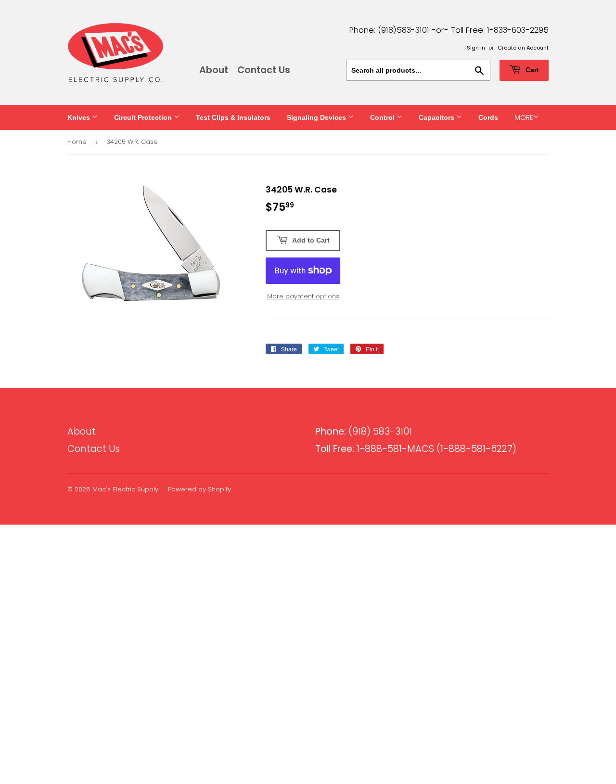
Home (77, 141)
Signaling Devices (317, 117)
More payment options (303, 296)
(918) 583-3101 (363, 431)
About (213, 70)
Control (383, 117)
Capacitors (437, 117)
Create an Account (523, 47)
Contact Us (263, 70)
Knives (79, 117)
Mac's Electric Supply (125, 489)
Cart (531, 70)
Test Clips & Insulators (233, 117)
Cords (488, 117)
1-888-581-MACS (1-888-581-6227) (415, 448)
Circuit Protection (144, 117)
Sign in (476, 47)
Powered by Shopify (199, 489)
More (523, 117)
